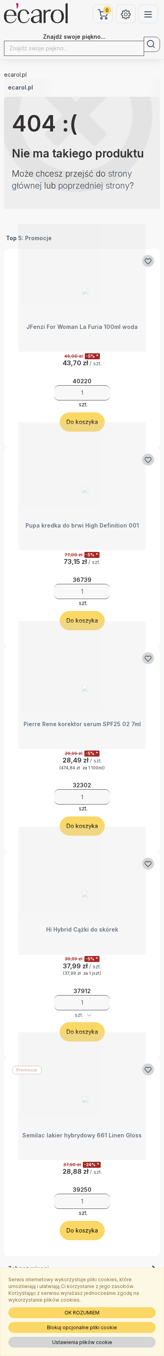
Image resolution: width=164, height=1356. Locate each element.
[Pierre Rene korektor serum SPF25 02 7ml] (82, 685)
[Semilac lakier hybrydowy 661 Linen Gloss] (82, 1096)
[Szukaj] (152, 44)
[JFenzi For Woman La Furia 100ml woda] (82, 288)
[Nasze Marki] (148, 13)
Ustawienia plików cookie (82, 1342)
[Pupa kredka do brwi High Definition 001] (82, 487)
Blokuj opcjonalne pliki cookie (82, 1327)
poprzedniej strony (94, 186)
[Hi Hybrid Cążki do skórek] (82, 891)
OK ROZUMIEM (82, 1313)
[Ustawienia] (126, 13)
